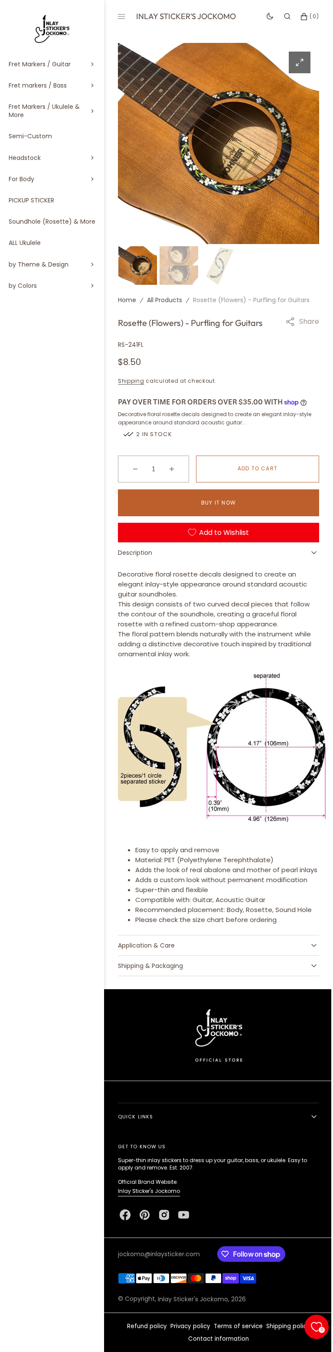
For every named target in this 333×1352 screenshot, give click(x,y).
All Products (164, 298)
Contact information (215, 1347)
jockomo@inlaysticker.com (159, 1263)
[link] (215, 1043)
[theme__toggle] (263, 16)
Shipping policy (285, 1335)
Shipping (131, 379)
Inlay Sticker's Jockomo (149, 1199)
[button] (281, 16)
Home (127, 298)
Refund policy (144, 1335)
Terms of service (235, 1335)
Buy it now (215, 501)
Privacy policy (187, 1335)
